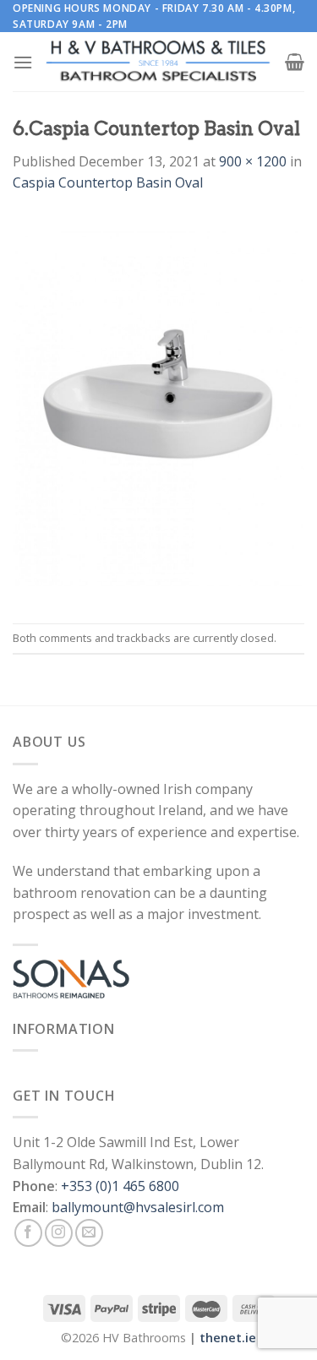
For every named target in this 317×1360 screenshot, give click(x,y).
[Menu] (23, 62)
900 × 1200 (253, 161)
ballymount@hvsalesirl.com (138, 1207)
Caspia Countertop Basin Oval (108, 182)
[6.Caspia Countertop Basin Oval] (158, 407)
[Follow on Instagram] (59, 1233)
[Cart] (294, 61)
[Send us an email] (89, 1233)
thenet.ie (227, 1338)
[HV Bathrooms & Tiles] (159, 62)
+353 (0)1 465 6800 (120, 1186)
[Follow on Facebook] (28, 1233)
